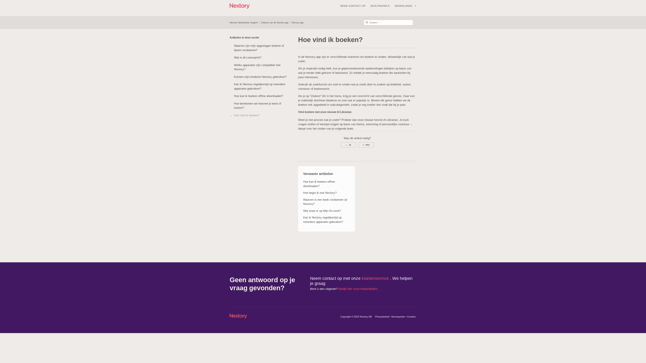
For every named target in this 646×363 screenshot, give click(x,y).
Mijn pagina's (380, 6)
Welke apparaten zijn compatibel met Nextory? (257, 67)
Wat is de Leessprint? (247, 57)
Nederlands (404, 6)
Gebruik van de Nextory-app (274, 22)
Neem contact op (353, 6)
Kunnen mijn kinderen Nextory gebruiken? (260, 76)
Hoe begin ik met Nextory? (320, 192)
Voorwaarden (398, 316)
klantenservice (376, 278)
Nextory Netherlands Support (244, 22)
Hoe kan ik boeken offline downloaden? (258, 96)
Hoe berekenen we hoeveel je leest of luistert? (257, 106)
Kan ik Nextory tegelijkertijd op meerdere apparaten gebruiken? (259, 86)
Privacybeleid (382, 316)
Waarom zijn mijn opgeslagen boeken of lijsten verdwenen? (259, 48)
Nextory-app (297, 22)
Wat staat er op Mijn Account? (322, 210)
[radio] (348, 145)
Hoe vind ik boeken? (247, 115)
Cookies (411, 316)
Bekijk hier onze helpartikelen (358, 289)
